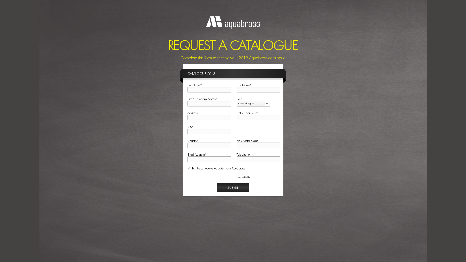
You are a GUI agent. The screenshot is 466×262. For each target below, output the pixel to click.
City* (190, 126)
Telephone (243, 154)
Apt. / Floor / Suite (247, 113)
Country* (192, 140)
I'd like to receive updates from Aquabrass (218, 168)
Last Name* (244, 85)
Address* (193, 113)
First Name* (194, 85)
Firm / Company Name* (202, 99)
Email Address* (196, 154)
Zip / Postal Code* (248, 140)
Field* (240, 99)
